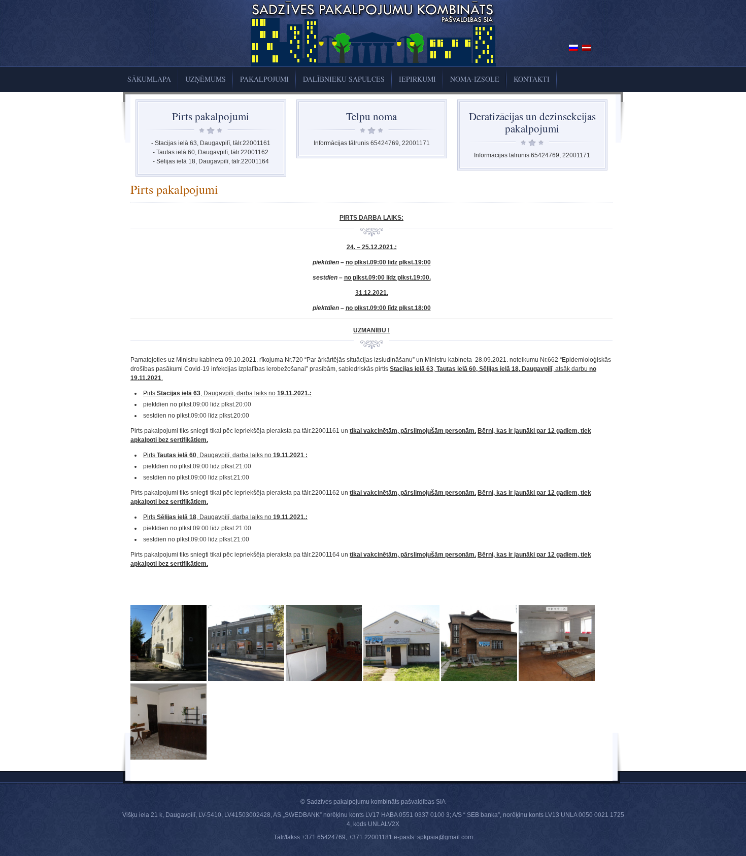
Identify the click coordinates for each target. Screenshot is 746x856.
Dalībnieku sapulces (344, 79)
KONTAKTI (532, 79)
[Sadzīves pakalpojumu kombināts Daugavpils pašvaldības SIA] (373, 64)
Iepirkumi (417, 79)
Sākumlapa (149, 79)
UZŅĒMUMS (205, 79)
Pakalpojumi (264, 79)
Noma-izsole (474, 79)
